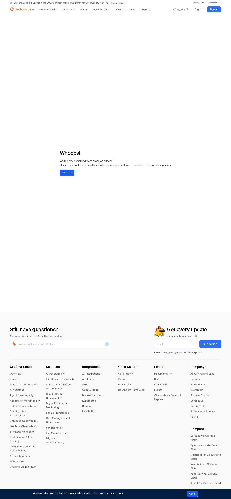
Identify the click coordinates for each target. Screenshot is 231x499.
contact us (139, 165)
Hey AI (194, 416)
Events (158, 389)
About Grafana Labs (202, 373)
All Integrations (91, 373)
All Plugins (88, 379)
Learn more (116, 493)
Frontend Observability (23, 426)
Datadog (87, 406)
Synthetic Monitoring (22, 431)
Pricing (84, 9)
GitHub (122, 379)
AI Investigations (20, 455)
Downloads (125, 384)
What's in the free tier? (23, 384)
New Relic (88, 411)
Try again (67, 172)
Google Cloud (90, 389)
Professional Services (203, 411)
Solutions (67, 9)
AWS (84, 384)
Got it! (192, 493)
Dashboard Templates (131, 389)
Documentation (163, 373)
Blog (156, 379)
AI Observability (55, 373)
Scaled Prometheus (57, 412)
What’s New (17, 461)
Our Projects (125, 373)
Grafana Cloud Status (23, 466)
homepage (113, 165)
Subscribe (210, 344)
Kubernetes (89, 400)
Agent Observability (21, 395)
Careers (195, 379)
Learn (118, 9)
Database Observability (24, 420)
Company (145, 9)
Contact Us (196, 400)
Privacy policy (194, 352)
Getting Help (197, 406)
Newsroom (196, 389)
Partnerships (197, 384)
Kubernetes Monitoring (23, 406)
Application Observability (25, 400)
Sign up (214, 9)
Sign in (199, 9)
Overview (15, 373)
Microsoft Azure (91, 395)
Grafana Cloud (47, 9)
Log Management (56, 433)
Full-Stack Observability (60, 379)
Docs (131, 9)
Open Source (100, 9)
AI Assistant (17, 389)
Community (160, 384)
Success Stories (199, 395)
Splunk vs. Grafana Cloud (205, 483)
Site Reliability (54, 427)
